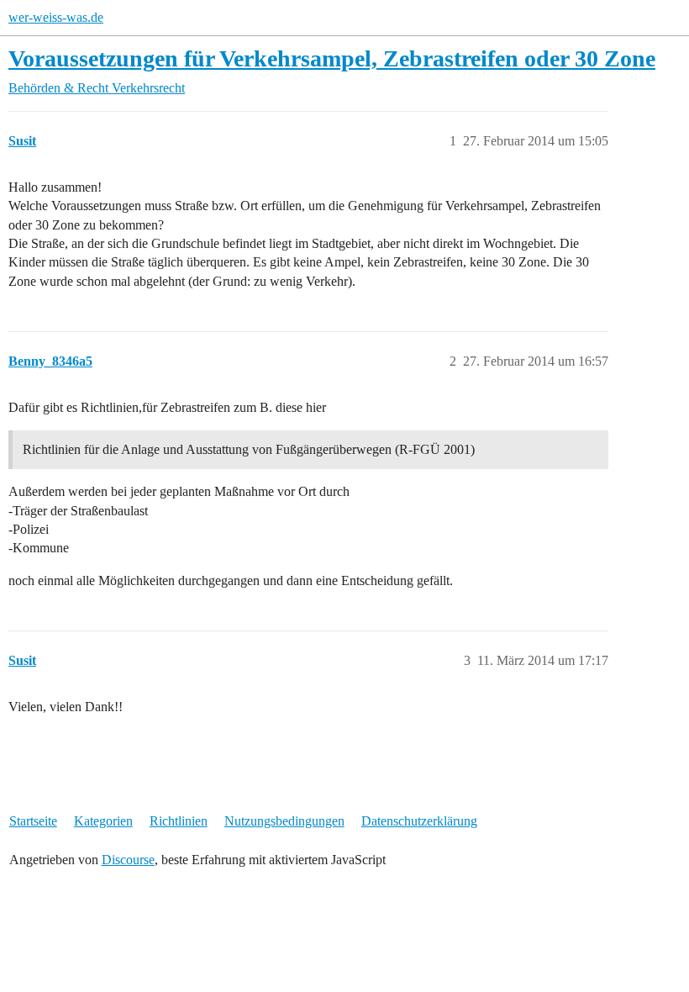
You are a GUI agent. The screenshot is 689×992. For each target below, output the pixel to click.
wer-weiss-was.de (55, 17)
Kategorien (103, 821)
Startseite (33, 821)
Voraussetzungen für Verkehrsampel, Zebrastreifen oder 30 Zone (331, 58)
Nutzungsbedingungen (284, 821)
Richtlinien (179, 821)
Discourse (128, 859)
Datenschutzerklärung (419, 821)
